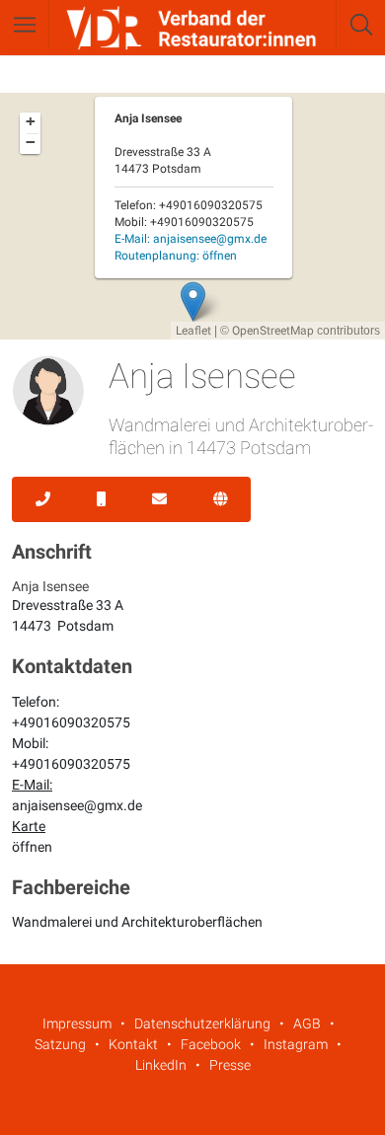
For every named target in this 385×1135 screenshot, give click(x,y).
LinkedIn (161, 1065)
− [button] (31, 142)
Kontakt (133, 1044)
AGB (307, 1023)
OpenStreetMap (273, 331)
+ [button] (31, 121)
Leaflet (193, 331)
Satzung (60, 1044)
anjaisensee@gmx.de (77, 805)
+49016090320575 (71, 722)
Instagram (296, 1044)
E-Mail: (191, 239)
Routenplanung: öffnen (176, 256)
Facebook (211, 1044)
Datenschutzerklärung (202, 1023)
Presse (230, 1065)
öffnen (32, 847)
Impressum (77, 1023)
